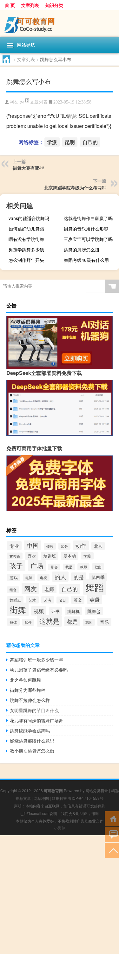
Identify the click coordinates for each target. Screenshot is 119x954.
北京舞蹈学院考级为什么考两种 (75, 187)
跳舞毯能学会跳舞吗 (30, 730)
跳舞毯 (94, 611)
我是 (68, 567)
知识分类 (54, 5)
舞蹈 (94, 587)
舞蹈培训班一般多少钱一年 (36, 659)
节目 (62, 600)
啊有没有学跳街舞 (26, 239)
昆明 (70, 142)
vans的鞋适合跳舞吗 (29, 218)
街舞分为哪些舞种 (27, 690)
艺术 (32, 600)
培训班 (49, 556)
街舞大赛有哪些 (28, 168)
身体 (13, 622)
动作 (81, 545)
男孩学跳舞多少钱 (26, 249)
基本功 (69, 556)
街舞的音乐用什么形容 (86, 228)
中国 (33, 545)
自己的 (90, 142)
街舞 (18, 609)
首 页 (10, 5)
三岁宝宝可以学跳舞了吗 (88, 239)
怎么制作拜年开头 (26, 260)
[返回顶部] (112, 850)
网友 (30, 588)
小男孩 (59, 827)
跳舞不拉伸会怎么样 (30, 700)
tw (22, 102)
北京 (98, 546)
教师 (83, 566)
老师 (49, 589)
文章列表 (30, 5)
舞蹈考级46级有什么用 (86, 260)
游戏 (14, 577)
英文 (78, 600)
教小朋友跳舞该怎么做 (32, 751)
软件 (28, 622)
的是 (79, 576)
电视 (43, 577)
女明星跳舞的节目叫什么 (34, 710)
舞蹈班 (15, 600)
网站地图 (41, 798)
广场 (36, 565)
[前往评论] (112, 834)
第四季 (98, 577)
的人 (60, 576)
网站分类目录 (96, 790)
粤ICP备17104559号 (85, 798)
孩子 (16, 565)
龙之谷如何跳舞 (25, 680)
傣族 (49, 546)
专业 (14, 545)
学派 (52, 142)
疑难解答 (59, 798)
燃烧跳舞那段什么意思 (32, 740)
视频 (39, 611)
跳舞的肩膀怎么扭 (81, 249)
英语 (94, 599)
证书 (55, 611)
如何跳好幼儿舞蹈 (26, 228)
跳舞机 (73, 611)
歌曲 (98, 566)
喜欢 (32, 556)
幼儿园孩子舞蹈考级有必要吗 (39, 670)
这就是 (49, 621)
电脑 (28, 577)
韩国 (88, 622)
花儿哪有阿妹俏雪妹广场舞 (36, 720)
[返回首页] (112, 818)
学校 (87, 556)
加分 (64, 546)
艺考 (47, 600)
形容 (54, 567)
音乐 (104, 622)
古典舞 (15, 556)
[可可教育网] (59, 23)
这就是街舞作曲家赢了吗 (88, 218)
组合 (13, 589)
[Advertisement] (59, 894)
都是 (72, 621)
